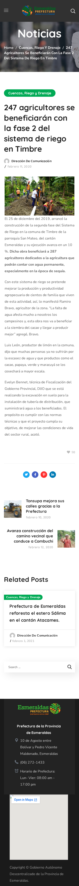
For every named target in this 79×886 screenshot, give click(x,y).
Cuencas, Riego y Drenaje (40, 47)
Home (9, 47)
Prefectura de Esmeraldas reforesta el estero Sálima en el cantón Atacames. (37, 613)
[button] (73, 11)
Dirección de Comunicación (31, 161)
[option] (39, 618)
